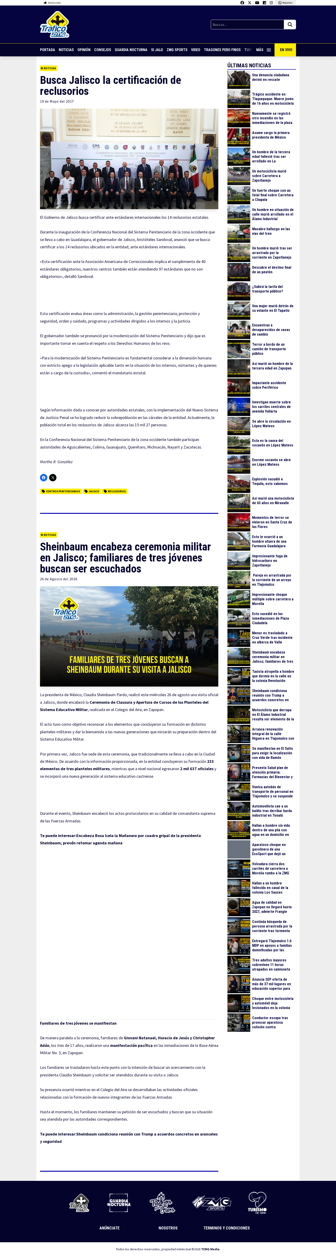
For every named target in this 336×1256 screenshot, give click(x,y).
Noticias (66, 50)
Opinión (84, 50)
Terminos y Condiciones (226, 1228)
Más (259, 50)
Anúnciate (109, 1228)
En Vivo (286, 50)
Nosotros (168, 1228)
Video (195, 50)
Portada (47, 50)
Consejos (102, 50)
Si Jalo (157, 50)
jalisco (94, 491)
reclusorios (117, 491)
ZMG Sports (177, 50)
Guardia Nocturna (131, 50)
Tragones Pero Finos (222, 50)
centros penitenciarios (63, 491)
